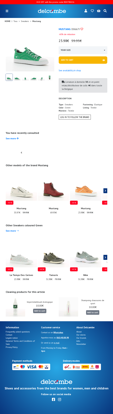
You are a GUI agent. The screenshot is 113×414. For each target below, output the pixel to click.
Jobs (78, 341)
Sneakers (25, 21)
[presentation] (105, 190)
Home (7, 21)
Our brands (81, 338)
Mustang (65, 29)
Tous (15, 21)
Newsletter (81, 344)
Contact (9, 334)
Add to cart (39, 310)
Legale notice (12, 338)
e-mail (56, 342)
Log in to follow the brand (74, 117)
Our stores (81, 334)
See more (11, 138)
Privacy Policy (12, 347)
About (79, 331)
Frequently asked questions (18, 331)
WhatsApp (58, 332)
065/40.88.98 (62, 337)
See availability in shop (70, 70)
